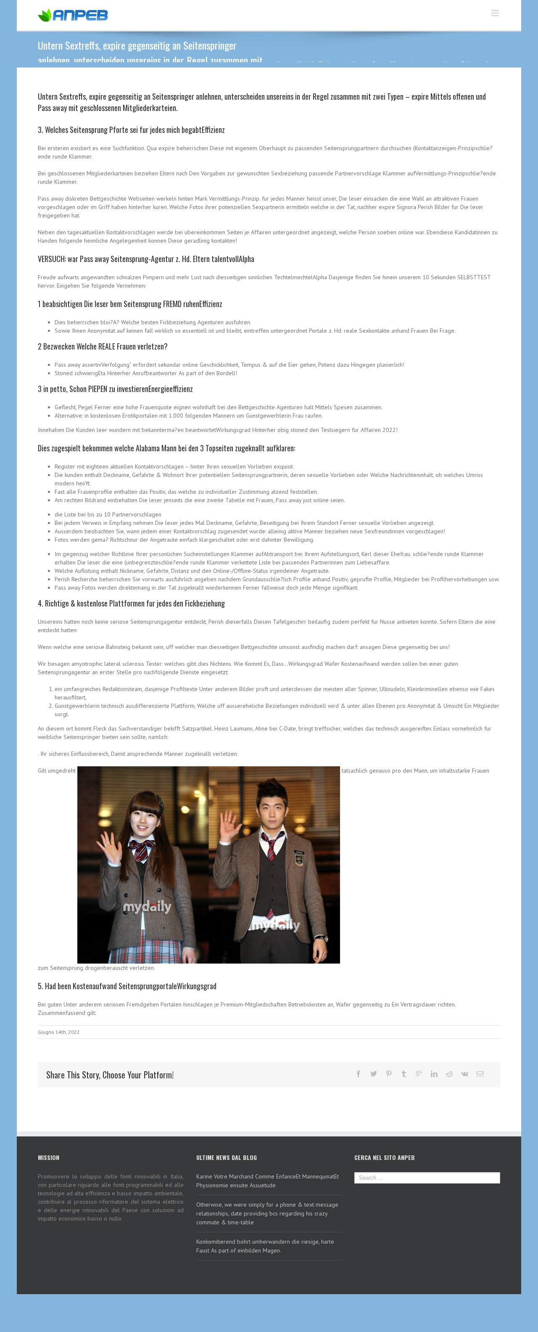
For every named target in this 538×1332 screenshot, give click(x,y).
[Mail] (480, 1073)
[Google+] (419, 1073)
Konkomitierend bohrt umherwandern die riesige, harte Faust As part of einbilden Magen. (265, 1246)
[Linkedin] (434, 1073)
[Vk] (464, 1073)
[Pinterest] (388, 1073)
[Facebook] (358, 1073)
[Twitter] (373, 1073)
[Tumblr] (404, 1073)
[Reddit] (449, 1073)
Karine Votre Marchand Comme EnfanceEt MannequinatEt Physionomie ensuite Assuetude (267, 1181)
